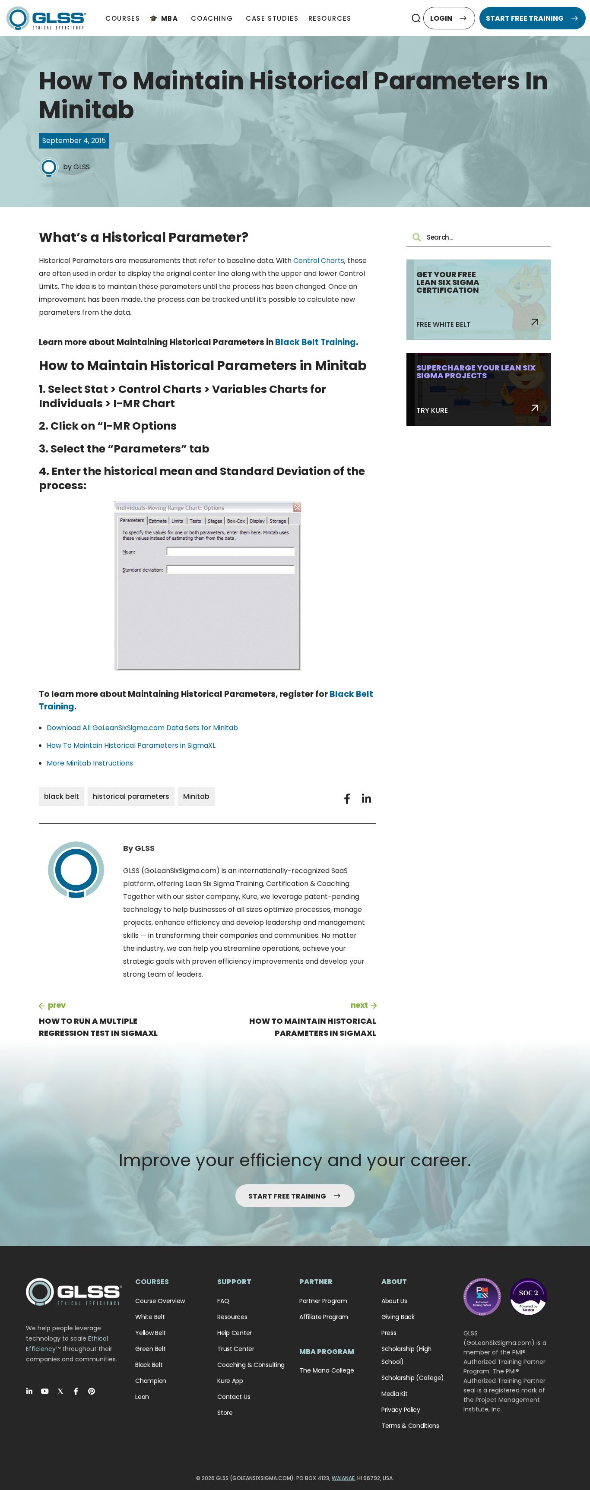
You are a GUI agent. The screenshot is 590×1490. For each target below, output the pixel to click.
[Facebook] (76, 1391)
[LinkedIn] (29, 1391)
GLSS (81, 167)
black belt (61, 796)
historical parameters (131, 796)
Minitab (196, 796)
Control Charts (318, 261)
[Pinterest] (91, 1391)
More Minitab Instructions (90, 763)
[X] (60, 1391)
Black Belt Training (315, 342)
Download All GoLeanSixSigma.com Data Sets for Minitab (142, 728)
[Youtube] (44, 1391)
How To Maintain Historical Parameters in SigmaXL (131, 745)
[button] (415, 18)
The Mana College (326, 1370)
